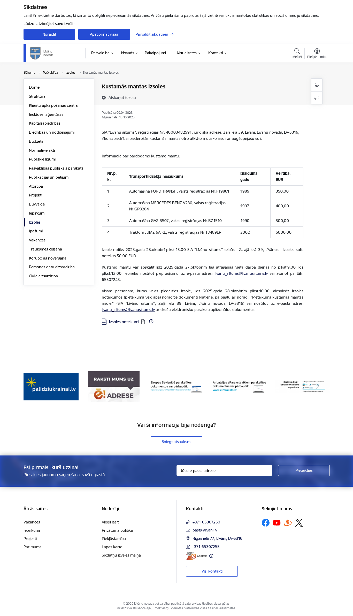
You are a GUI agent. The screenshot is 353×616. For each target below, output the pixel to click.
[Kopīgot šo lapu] (316, 98)
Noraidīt (49, 34)
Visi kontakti (212, 571)
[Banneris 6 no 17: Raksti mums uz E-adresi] (114, 386)
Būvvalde (37, 204)
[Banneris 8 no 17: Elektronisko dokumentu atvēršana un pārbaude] (239, 386)
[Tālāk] (318, 386)
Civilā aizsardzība (43, 275)
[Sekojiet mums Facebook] (266, 523)
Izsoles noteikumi (124, 321)
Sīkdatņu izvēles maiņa (121, 555)
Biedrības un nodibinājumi (51, 132)
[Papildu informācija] (151, 321)
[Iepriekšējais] (35, 386)
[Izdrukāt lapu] (316, 85)
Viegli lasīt (110, 522)
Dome (34, 87)
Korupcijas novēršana (47, 258)
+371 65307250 (206, 522)
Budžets (36, 141)
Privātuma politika (117, 530)
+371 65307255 (206, 546)
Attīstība (36, 186)
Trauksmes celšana (45, 249)
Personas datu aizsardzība (52, 266)
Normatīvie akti (42, 150)
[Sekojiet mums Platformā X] (299, 523)
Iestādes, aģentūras (46, 114)
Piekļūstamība (114, 538)
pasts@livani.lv (205, 530)
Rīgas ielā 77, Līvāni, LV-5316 (217, 538)
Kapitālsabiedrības (44, 123)
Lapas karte (112, 546)
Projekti (35, 195)
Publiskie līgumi (42, 159)
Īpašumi (36, 231)
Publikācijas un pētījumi (49, 177)
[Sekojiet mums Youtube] (277, 522)
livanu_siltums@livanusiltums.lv (241, 273)
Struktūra (37, 96)
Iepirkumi (37, 213)
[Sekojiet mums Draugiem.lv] (288, 522)
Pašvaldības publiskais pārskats (56, 168)
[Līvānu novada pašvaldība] (53, 53)
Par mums (32, 546)
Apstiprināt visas (104, 34)
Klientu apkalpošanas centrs (53, 105)
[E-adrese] (196, 556)
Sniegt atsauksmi (176, 441)
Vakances (37, 240)
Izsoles (35, 222)
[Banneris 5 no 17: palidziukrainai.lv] (51, 386)
